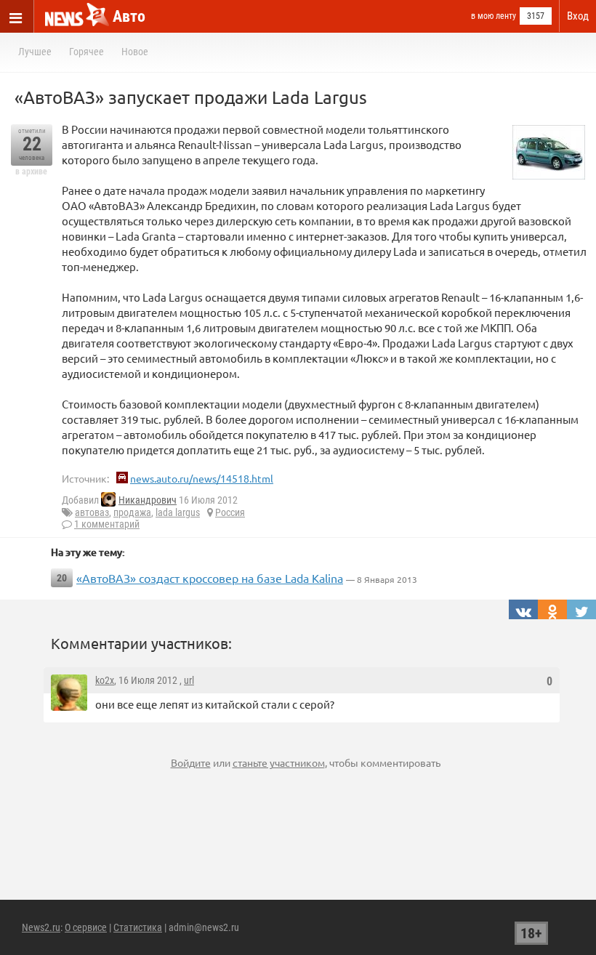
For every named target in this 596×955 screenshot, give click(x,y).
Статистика (137, 927)
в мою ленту (493, 16)
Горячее (86, 51)
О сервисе (86, 927)
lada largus (178, 512)
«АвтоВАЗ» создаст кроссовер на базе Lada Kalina (209, 578)
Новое (134, 51)
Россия (230, 512)
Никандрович (147, 500)
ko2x (104, 680)
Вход (578, 16)
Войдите (191, 762)
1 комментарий (107, 524)
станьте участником (279, 762)
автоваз (92, 512)
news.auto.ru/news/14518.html (201, 478)
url (189, 680)
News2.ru (41, 927)
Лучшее (35, 51)
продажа (132, 512)
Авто (129, 16)
